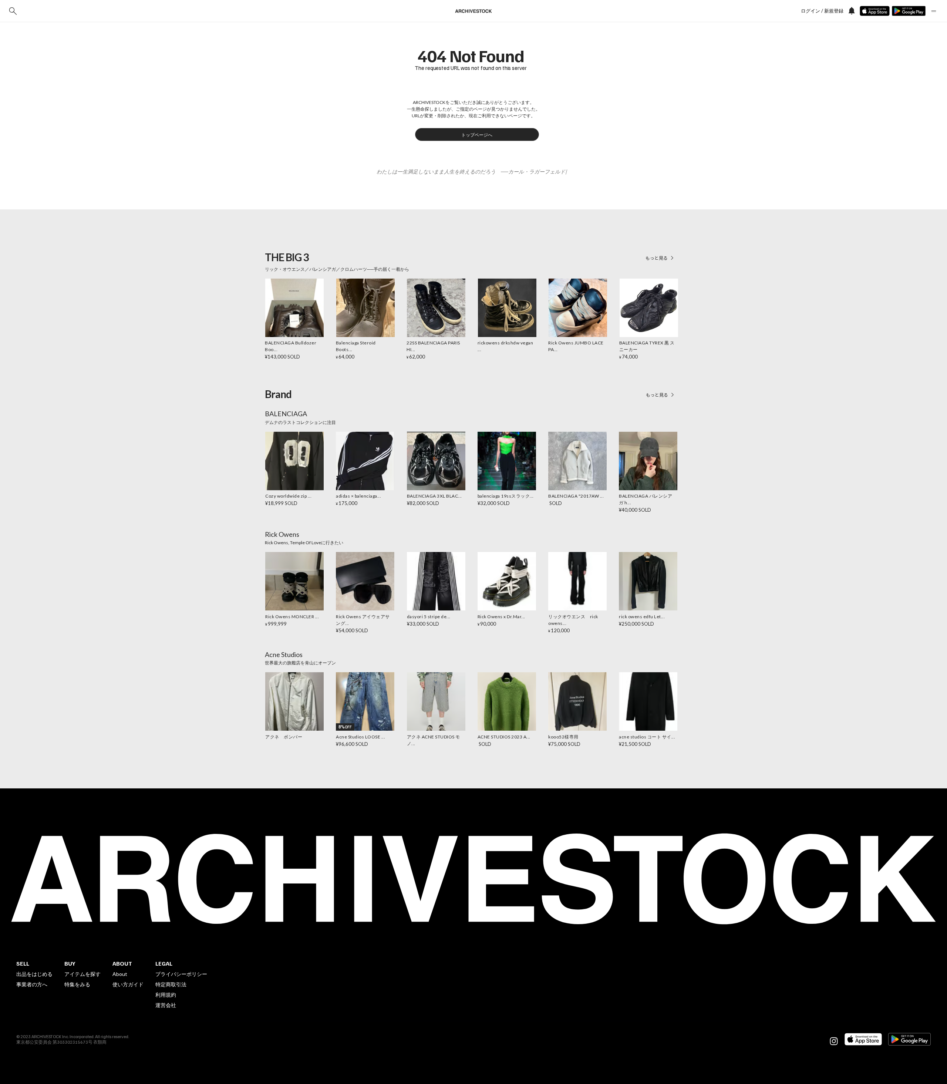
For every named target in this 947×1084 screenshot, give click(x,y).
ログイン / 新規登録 (822, 11)
